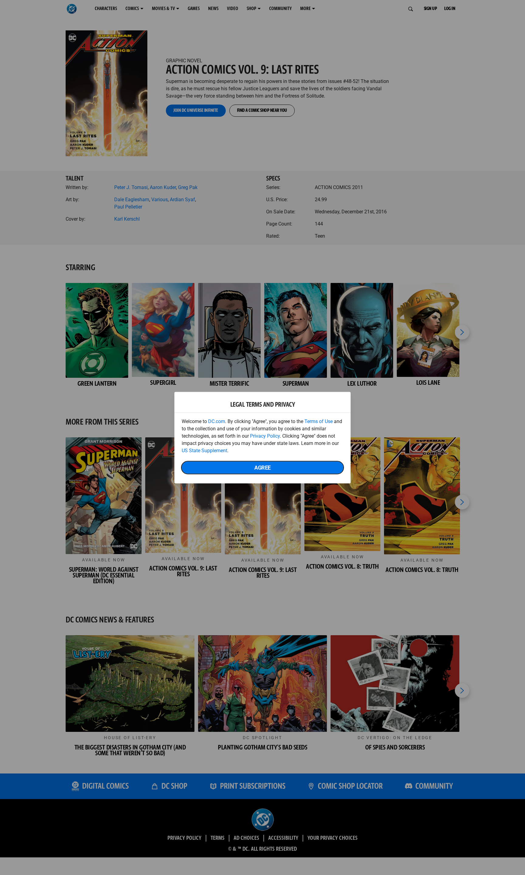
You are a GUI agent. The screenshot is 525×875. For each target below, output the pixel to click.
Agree (262, 467)
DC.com (216, 421)
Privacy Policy (265, 436)
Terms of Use (318, 421)
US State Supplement (204, 450)
